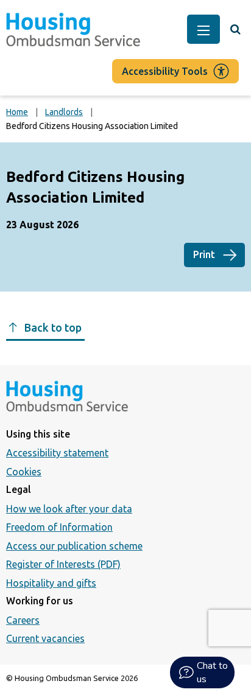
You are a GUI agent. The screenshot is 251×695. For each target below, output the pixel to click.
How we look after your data (69, 508)
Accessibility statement (57, 452)
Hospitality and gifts (51, 583)
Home (17, 112)
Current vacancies (45, 638)
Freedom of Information (59, 527)
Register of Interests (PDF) (63, 564)
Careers (23, 620)
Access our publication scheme (74, 545)
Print (204, 254)
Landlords (64, 112)
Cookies (23, 471)
